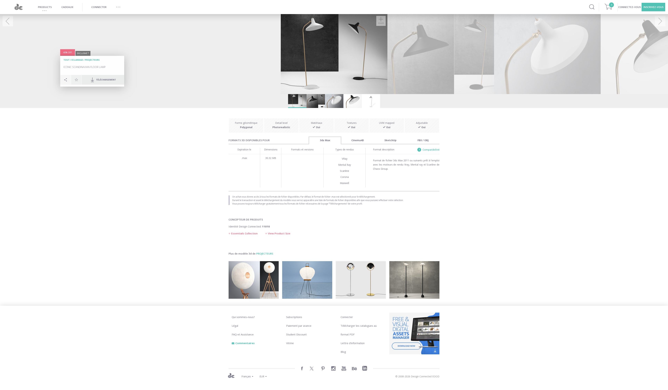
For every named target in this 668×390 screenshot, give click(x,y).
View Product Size (279, 233)
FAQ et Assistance (243, 334)
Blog (343, 351)
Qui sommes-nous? (243, 317)
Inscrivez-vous (653, 7)
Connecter (347, 317)
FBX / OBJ (423, 140)
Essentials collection (244, 233)
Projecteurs (92, 59)
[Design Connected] (18, 7)
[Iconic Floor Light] (361, 280)
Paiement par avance (298, 325)
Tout (66, 59)
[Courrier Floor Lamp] (414, 280)
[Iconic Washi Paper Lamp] (307, 280)
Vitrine (290, 343)
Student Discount (296, 334)
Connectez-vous (629, 7)
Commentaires (245, 343)
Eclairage (77, 59)
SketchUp (390, 140)
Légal (235, 325)
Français (246, 376)
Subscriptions (294, 317)
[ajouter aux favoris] (76, 79)
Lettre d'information (353, 343)
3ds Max (325, 140)
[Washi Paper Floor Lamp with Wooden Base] (254, 280)
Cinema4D (357, 140)
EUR (262, 376)
